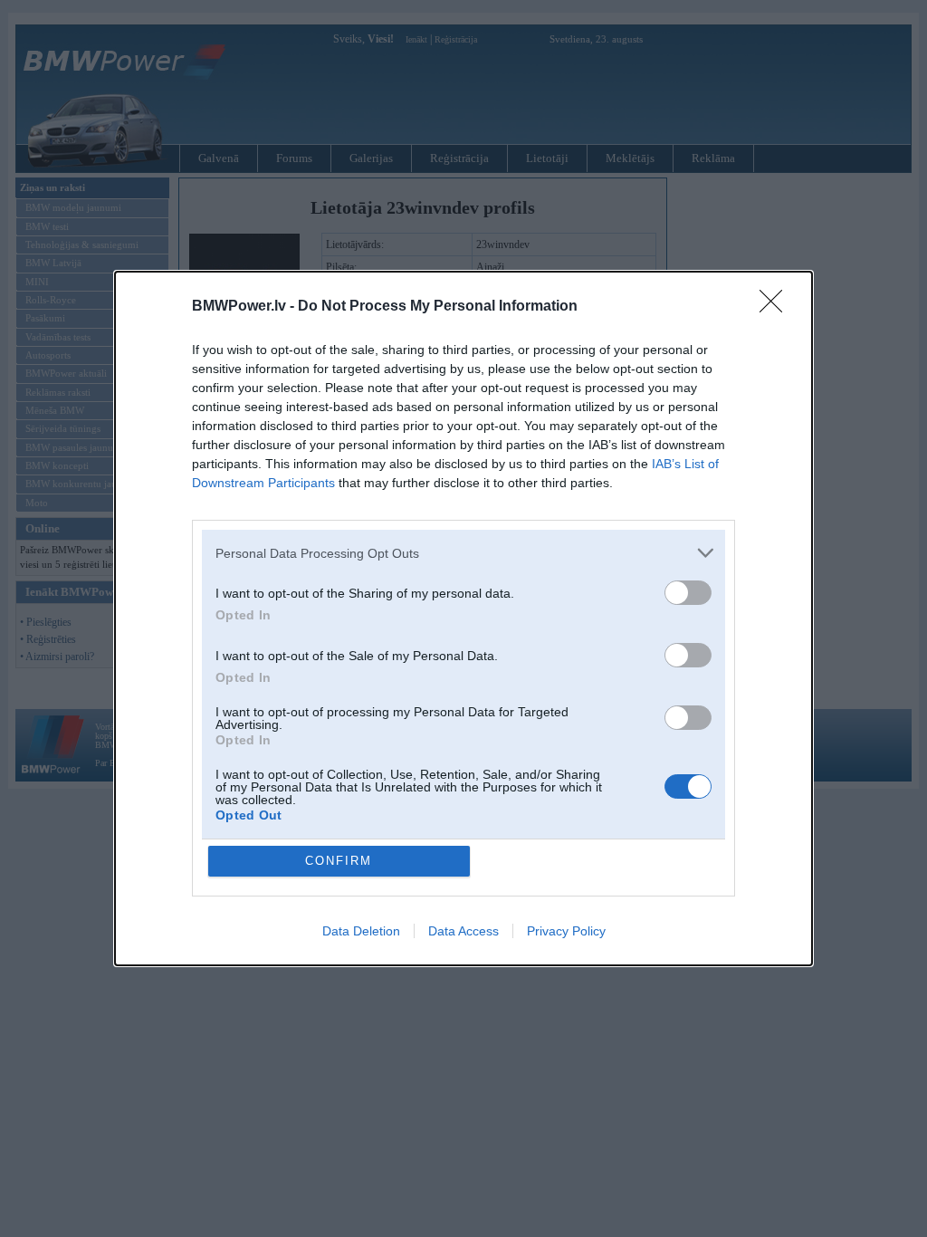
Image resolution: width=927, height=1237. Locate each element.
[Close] (777, 307)
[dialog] (463, 618)
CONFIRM (338, 861)
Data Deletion (361, 931)
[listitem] (463, 552)
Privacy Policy (566, 931)
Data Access (463, 931)
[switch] (688, 592)
